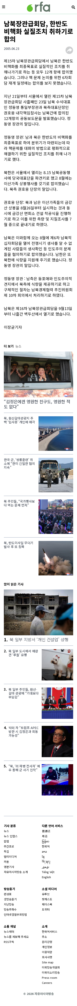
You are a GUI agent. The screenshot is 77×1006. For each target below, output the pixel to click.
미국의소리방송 (51, 972)
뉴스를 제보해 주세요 (16, 937)
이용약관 (47, 952)
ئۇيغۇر (45, 867)
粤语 (44, 836)
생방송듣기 (10, 899)
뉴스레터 (9, 932)
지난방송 (9, 904)
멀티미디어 (10, 857)
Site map (47, 962)
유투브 (46, 894)
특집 (6, 851)
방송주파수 (10, 909)
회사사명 (47, 957)
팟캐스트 (47, 899)
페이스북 (47, 904)
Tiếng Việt (48, 872)
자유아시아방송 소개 (16, 872)
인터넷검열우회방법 (15, 914)
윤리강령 (47, 942)
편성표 (8, 894)
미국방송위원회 (51, 967)
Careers (47, 983)
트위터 (46, 909)
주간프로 (9, 846)
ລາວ (44, 851)
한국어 (46, 846)
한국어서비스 (49, 932)
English (46, 877)
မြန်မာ (45, 841)
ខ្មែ (43, 857)
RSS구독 (9, 942)
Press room (49, 978)
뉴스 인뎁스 (11, 836)
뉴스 (6, 831)
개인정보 (47, 947)
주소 (44, 937)
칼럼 (6, 841)
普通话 (46, 831)
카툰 (6, 862)
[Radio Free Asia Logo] (38, 6)
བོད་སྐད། (46, 862)
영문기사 (9, 867)
